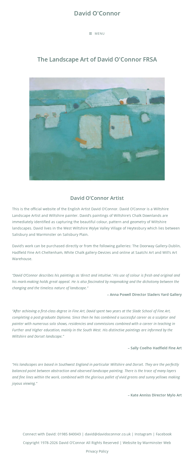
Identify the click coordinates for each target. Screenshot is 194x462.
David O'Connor (97, 13)
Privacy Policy (97, 451)
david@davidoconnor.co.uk (108, 434)
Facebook (164, 434)
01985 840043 (69, 434)
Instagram (143, 434)
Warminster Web (156, 442)
